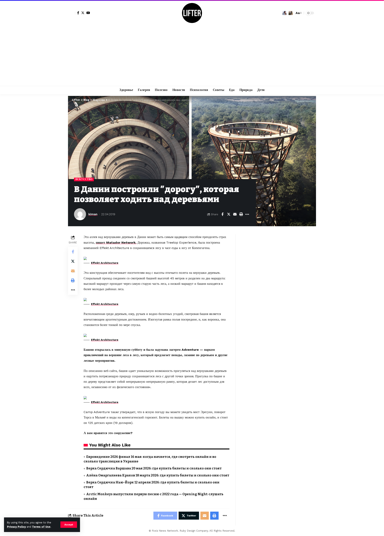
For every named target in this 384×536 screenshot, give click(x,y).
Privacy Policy (16, 526)
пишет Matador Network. (116, 242)
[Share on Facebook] (222, 214)
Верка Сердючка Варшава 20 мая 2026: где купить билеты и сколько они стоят (154, 468)
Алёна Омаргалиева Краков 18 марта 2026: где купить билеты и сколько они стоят (157, 475)
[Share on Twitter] (228, 214)
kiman (92, 214)
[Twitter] (82, 12)
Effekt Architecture (104, 262)
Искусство (83, 179)
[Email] (235, 214)
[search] (291, 13)
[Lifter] (192, 13)
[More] (247, 214)
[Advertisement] (192, 56)
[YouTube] (88, 12)
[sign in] (71, 13)
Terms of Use (41, 526)
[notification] (285, 13)
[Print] (241, 214)
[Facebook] (78, 12)
